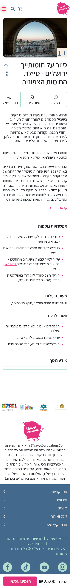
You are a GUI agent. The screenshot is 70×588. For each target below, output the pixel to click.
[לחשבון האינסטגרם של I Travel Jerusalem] (62, 567)
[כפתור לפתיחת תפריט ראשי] (3, 9)
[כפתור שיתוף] (6, 73)
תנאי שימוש (56, 538)
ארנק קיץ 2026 (55, 524)
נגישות (10, 538)
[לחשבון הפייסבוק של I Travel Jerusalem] (7, 567)
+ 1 (62, 52)
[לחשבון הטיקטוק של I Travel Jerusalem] (25, 567)
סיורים (62, 508)
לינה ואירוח (58, 516)
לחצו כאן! (10, 264)
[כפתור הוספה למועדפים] (6, 66)
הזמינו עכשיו (20, 581)
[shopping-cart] (20, 9)
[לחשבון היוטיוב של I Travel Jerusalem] (44, 567)
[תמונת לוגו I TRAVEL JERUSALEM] (61, 9)
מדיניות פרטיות (31, 538)
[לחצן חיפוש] (13, 9)
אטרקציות (59, 491)
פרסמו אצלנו (35, 543)
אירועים (61, 499)
